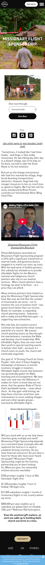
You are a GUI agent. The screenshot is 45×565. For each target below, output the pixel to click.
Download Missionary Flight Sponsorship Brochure (22, 246)
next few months (22, 563)
